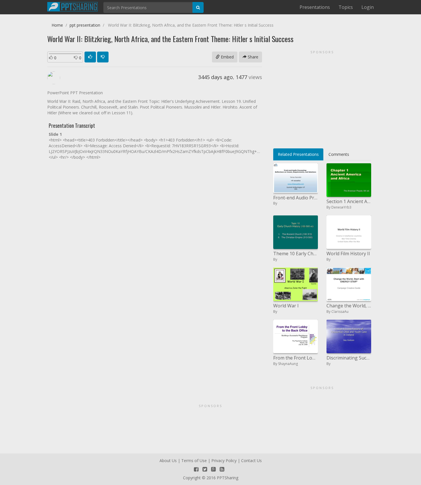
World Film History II (348, 253)
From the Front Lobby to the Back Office (295, 358)
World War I (286, 306)
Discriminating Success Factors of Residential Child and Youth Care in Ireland (348, 358)
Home (57, 25)
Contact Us (251, 460)
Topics (346, 7)
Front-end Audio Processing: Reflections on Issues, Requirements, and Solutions (295, 198)
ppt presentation (85, 25)
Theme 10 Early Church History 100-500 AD (295, 253)
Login (367, 7)
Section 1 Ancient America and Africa (348, 201)
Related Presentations (298, 154)
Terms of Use (194, 460)
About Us (168, 460)
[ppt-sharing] (72, 6)
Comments (338, 154)
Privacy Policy (224, 460)
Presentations (315, 7)
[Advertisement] (322, 97)
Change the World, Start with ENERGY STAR (348, 306)
